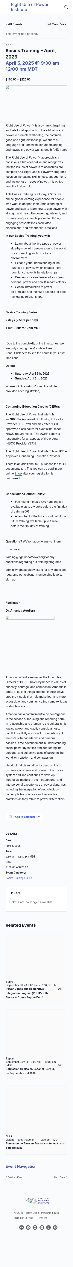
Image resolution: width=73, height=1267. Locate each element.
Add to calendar (25, 817)
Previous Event (15, 1177)
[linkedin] (41, 1227)
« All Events (14, 24)
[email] (21, 1227)
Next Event (59, 1177)
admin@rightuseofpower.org (24, 569)
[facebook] (28, 1227)
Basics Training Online (19, 878)
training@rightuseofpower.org (25, 557)
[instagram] (35, 1227)
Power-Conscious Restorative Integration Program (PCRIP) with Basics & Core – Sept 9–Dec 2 (27, 993)
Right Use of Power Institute (29, 7)
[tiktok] (48, 1227)
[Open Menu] (6, 7)
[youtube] (55, 1227)
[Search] (66, 7)
